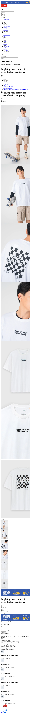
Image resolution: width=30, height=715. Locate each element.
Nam (4, 85)
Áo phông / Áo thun (8, 86)
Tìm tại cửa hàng (4, 633)
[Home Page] (4, 6)
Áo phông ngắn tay (7, 88)
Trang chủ (5, 84)
